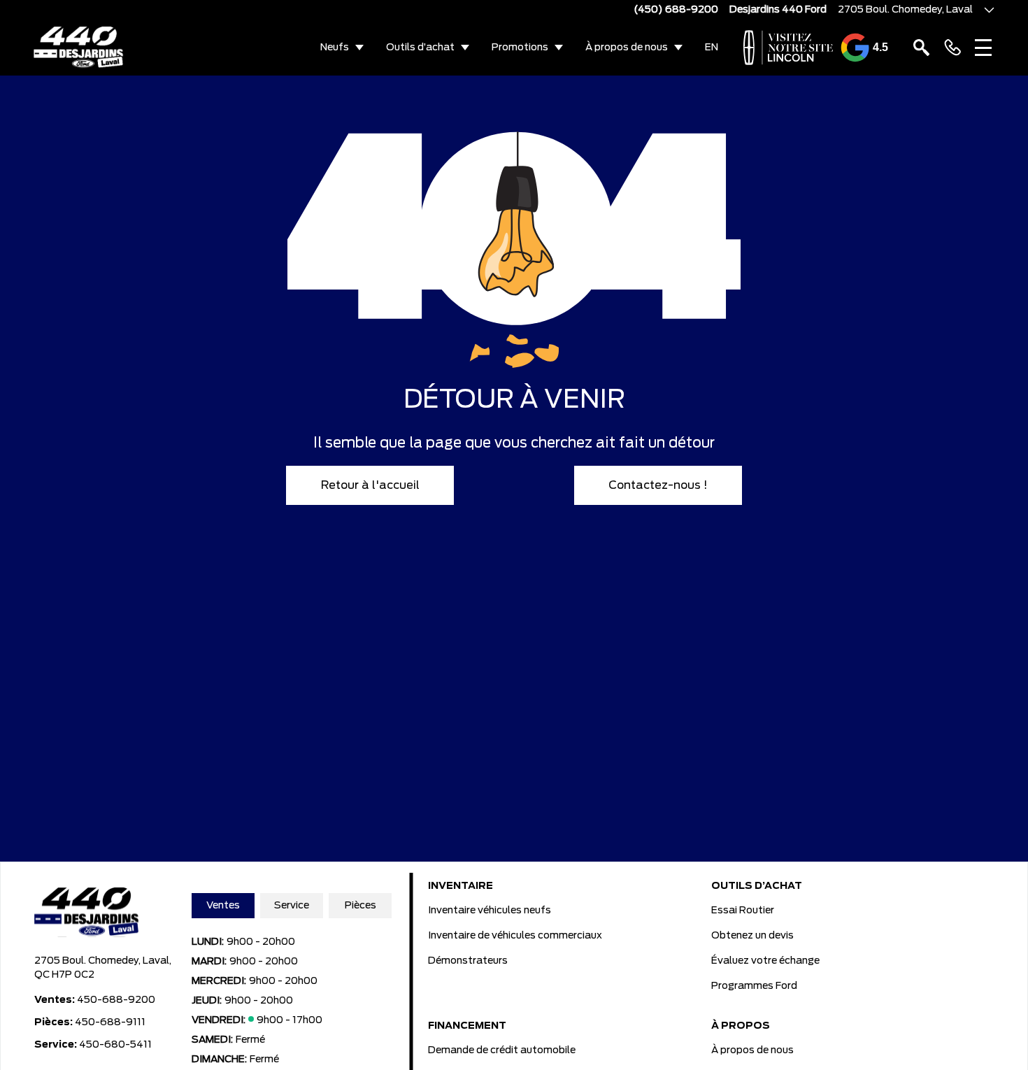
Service (291, 906)
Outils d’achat (420, 47)
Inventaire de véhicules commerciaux (515, 936)
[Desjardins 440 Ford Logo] (79, 48)
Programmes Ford (754, 986)
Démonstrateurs (468, 961)
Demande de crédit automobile (502, 1050)
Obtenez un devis (752, 936)
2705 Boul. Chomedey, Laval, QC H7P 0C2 (102, 968)
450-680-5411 (115, 1045)
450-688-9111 (110, 1022)
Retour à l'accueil (370, 485)
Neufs (334, 47)
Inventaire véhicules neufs (489, 910)
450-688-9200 (116, 1000)
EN (711, 47)
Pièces (360, 906)
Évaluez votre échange (765, 961)
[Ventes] (952, 48)
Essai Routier (742, 910)
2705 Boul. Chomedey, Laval (905, 10)
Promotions (520, 47)
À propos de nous (626, 47)
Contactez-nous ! (658, 485)
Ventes (223, 906)
